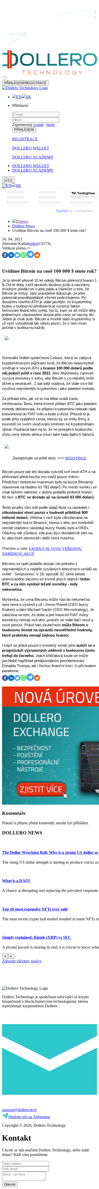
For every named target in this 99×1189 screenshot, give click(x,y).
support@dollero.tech (19, 1110)
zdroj (34, 243)
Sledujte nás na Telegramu (29, 1117)
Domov (22, 221)
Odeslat (9, 1184)
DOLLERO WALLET (30, 148)
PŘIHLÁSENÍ (24, 130)
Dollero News (23, 226)
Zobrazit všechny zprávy (22, 961)
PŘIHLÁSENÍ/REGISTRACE (25, 83)
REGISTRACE (25, 139)
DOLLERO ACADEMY (33, 157)
